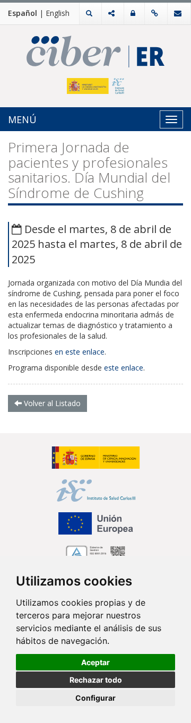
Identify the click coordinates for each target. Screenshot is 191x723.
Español (22, 13)
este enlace (123, 368)
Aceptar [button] (95, 662)
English (58, 13)
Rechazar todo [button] (96, 679)
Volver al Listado (51, 403)
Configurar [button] (95, 697)
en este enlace (80, 352)
